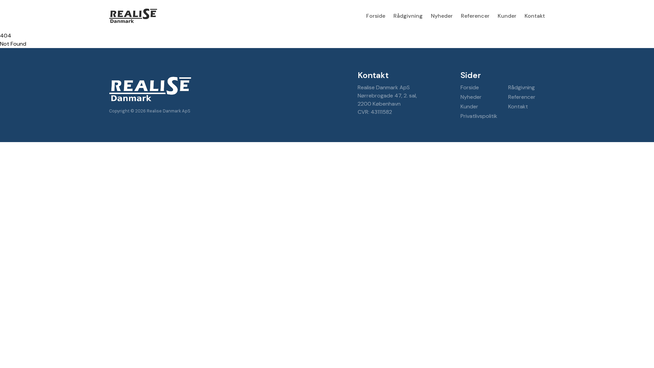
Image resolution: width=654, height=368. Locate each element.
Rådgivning (408, 15)
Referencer (475, 15)
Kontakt (535, 15)
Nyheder (442, 15)
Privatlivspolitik (479, 116)
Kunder (507, 15)
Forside (375, 15)
